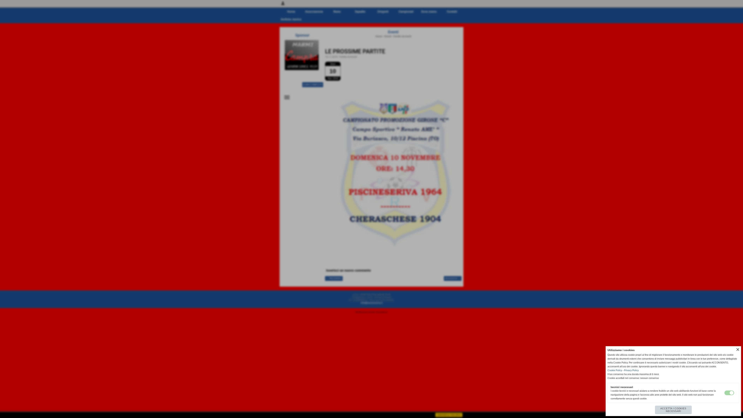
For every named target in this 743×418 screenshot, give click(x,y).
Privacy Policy (631, 370)
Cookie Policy (615, 370)
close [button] (737, 349)
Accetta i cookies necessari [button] (673, 410)
